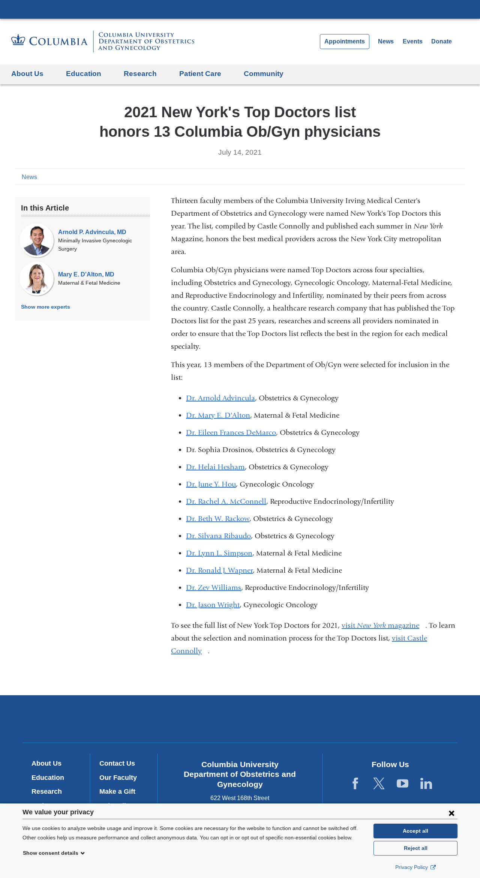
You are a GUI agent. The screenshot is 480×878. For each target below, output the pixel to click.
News (386, 41)
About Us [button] (27, 74)
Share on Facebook (423, 176)
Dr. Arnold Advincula (220, 398)
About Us (47, 763)
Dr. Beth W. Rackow (217, 518)
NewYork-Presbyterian (240, 720)
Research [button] (140, 74)
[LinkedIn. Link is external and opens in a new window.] (426, 783)
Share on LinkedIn (447, 176)
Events (413, 41)
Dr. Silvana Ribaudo (218, 536)
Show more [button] (45, 307)
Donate (441, 41)
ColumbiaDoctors (348, 718)
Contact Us (117, 763)
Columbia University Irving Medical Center (240, 9)
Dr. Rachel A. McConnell (226, 501)
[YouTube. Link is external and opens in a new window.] (402, 783)
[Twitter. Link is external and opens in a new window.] (379, 783)
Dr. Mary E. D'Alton (218, 415)
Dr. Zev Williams (213, 587)
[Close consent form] (452, 813)
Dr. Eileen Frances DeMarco (231, 432)
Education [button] (83, 74)
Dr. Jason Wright (213, 604)
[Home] (102, 41)
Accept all (415, 831)
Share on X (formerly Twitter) (435, 176)
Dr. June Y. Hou (211, 484)
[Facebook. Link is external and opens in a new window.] (355, 783)
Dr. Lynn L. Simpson (219, 553)
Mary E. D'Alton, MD (86, 274)
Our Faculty (118, 777)
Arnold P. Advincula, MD (92, 232)
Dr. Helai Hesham (215, 467)
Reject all (416, 848)
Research (47, 791)
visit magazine (383, 625)
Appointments (344, 41)
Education (48, 777)
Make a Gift (117, 791)
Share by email (459, 176)
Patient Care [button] (200, 74)
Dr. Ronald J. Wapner (219, 570)
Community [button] (264, 74)
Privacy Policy (412, 867)
